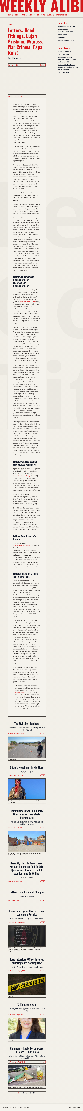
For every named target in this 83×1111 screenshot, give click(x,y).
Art (31, 15)
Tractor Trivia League (63, 54)
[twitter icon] (15, 96)
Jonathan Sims (12, 734)
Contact (14, 1107)
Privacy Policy (7, 1107)
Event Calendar (47, 15)
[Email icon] (21, 96)
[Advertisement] (27, 80)
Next (34, 1093)
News (9, 15)
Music (23, 15)
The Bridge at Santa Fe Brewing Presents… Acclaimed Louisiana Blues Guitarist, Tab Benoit (68, 67)
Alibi (9, 65)
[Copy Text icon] (18, 96)
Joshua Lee (11, 881)
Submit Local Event (24, 1107)
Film (16, 15)
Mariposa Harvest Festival (64, 51)
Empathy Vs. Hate (62, 35)
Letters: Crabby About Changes (66, 40)
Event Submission (61, 15)
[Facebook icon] (13, 96)
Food (37, 15)
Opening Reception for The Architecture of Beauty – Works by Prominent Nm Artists (67, 59)
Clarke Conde (11, 1015)
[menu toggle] (3, 15)
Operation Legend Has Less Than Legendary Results (66, 28)
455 (30, 1093)
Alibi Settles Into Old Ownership (66, 32)
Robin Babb (11, 828)
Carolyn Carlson (12, 775)
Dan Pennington (12, 922)
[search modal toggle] (78, 15)
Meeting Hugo (61, 38)
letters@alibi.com (20, 692)
